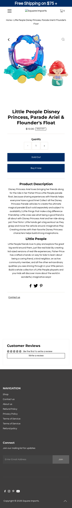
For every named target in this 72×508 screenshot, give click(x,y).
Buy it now (36, 168)
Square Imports (31, 501)
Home (9, 20)
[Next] (17, 39)
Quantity (36, 139)
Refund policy (10, 428)
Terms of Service (11, 419)
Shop (5, 394)
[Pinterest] (13, 492)
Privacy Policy (10, 414)
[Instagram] (9, 492)
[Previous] (9, 39)
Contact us (14, 297)
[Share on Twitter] (36, 287)
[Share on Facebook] (31, 287)
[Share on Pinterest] (41, 287)
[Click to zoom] (63, 39)
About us (7, 404)
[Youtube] (18, 492)
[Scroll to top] (65, 501)
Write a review (36, 355)
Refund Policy (10, 409)
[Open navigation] (9, 11)
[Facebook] (5, 492)
